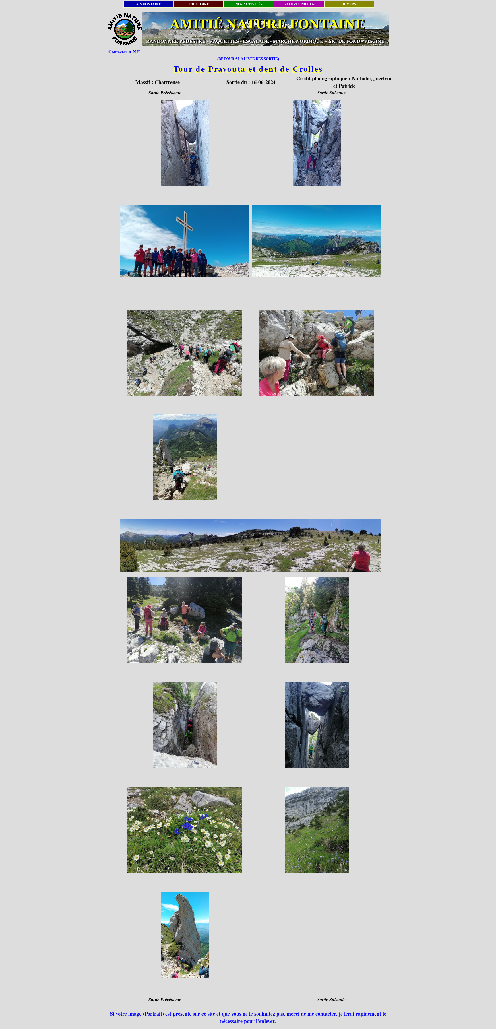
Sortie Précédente (164, 93)
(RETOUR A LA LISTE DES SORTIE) (248, 59)
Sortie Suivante (331, 93)
